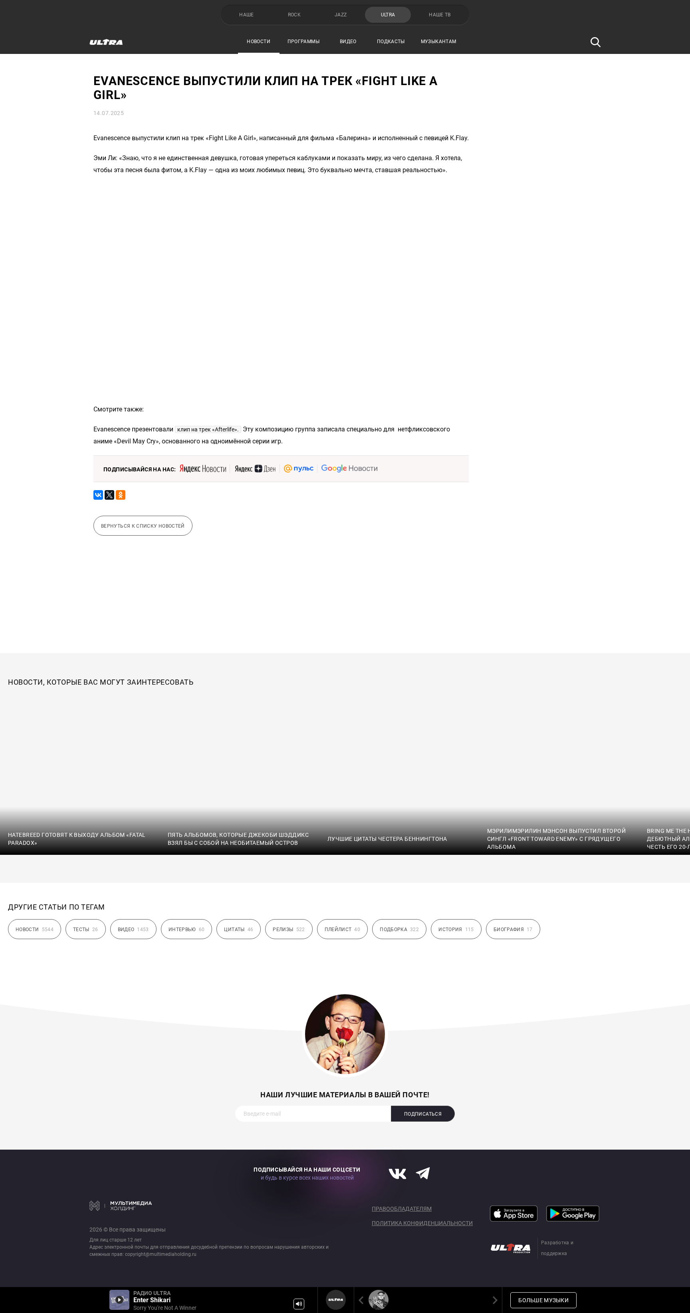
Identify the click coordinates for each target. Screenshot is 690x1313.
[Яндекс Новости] (203, 469)
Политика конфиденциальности (422, 1223)
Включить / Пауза (119, 1300)
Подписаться (423, 1114)
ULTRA (388, 15)
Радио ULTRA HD (379, 1300)
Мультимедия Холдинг (120, 1206)
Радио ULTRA (336, 1300)
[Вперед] (493, 1300)
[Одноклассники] (120, 495)
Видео (348, 41)
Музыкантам (438, 41)
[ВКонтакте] (98, 495)
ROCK (294, 15)
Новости (258, 41)
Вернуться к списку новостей (143, 526)
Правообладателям (402, 1209)
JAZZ (341, 15)
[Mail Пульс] (298, 469)
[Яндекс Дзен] (255, 469)
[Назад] (362, 1300)
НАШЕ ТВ (440, 15)
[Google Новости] (349, 469)
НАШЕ (246, 15)
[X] (109, 495)
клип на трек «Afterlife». (208, 429)
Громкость (299, 1304)
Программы (303, 41)
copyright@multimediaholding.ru (160, 1254)
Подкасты (391, 41)
